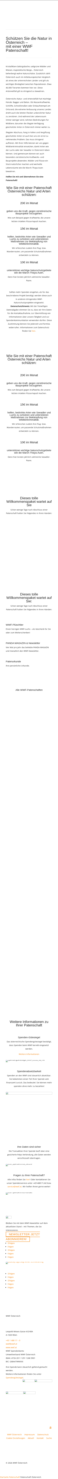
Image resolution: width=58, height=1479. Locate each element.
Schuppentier (29, 816)
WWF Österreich (15, 1434)
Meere (29, 839)
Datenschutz (43, 1434)
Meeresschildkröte (29, 850)
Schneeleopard (29, 746)
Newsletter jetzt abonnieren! (23, 1237)
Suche (49, 1438)
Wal (29, 872)
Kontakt (40, 1438)
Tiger (29, 780)
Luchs (29, 884)
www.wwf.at (11, 1347)
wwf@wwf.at (11, 1344)
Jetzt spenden (21, 472)
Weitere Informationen (29, 1054)
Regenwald (29, 861)
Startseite (4, 1477)
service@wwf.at (15, 1186)
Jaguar (29, 734)
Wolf (29, 723)
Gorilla (29, 768)
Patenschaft (14, 1477)
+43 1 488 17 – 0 (13, 1340)
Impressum (29, 1434)
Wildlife (29, 757)
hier (33, 331)
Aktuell (31, 1438)
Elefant (29, 827)
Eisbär (29, 705)
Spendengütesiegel (14, 1377)
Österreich (29, 805)
